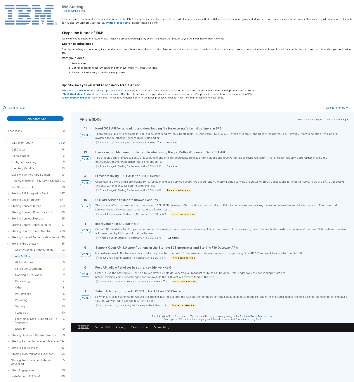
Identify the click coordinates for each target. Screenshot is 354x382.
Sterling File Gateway (128, 142)
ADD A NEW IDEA (36, 118)
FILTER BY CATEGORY (22, 142)
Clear (62, 142)
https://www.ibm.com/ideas (118, 90)
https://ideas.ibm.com (105, 94)
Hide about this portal (73, 10)
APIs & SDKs (149, 142)
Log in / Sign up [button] (336, 107)
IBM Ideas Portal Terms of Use (256, 316)
